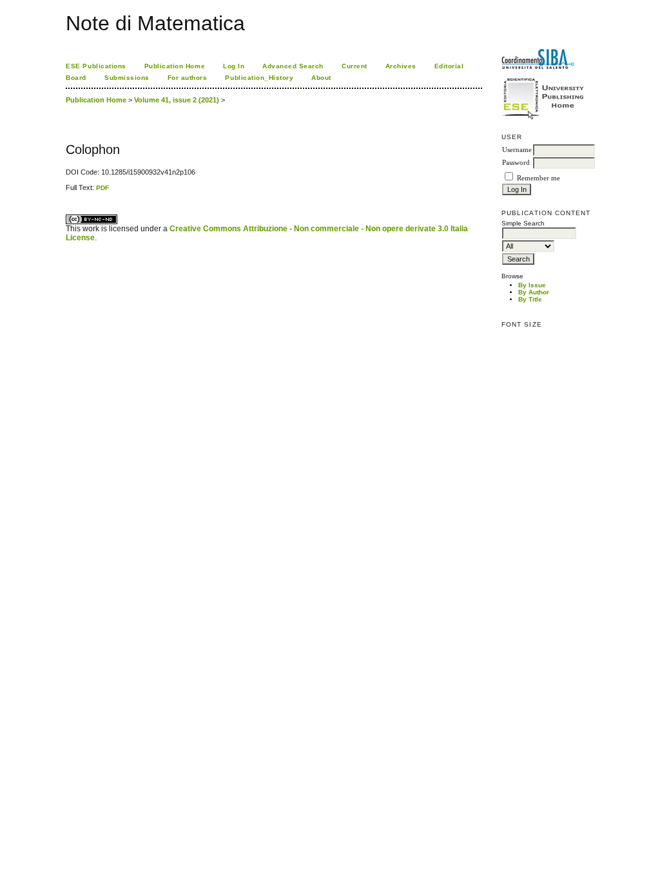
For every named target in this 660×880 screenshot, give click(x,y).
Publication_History (259, 77)
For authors (188, 77)
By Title (530, 299)
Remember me (538, 178)
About (321, 77)
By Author (533, 292)
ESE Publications (96, 66)
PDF (102, 187)
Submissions (127, 77)
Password (516, 162)
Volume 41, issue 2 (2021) (176, 100)
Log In (233, 66)
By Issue (532, 285)
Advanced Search (293, 66)
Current (354, 66)
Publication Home (174, 66)
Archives (400, 66)
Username (517, 149)
